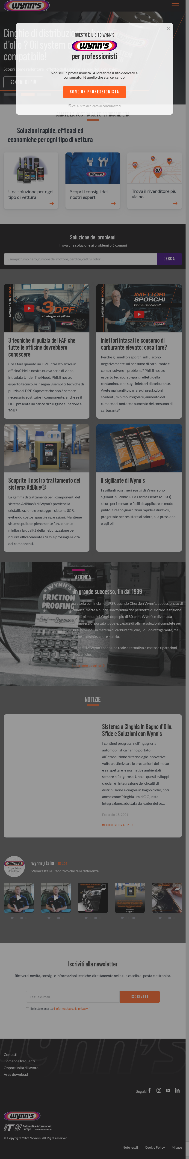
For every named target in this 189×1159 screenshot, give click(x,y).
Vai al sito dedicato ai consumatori (96, 106)
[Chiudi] (168, 28)
